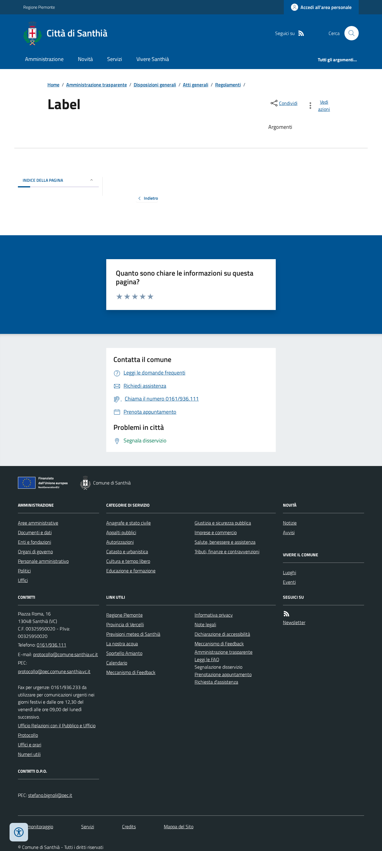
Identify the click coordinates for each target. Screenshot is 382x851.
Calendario (116, 662)
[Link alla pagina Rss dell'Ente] (286, 614)
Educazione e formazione (130, 570)
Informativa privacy (214, 614)
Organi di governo (35, 551)
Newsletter (294, 622)
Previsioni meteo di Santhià (133, 634)
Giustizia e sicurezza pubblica (223, 522)
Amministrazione (44, 59)
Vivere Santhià (152, 59)
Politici (24, 570)
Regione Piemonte (39, 7)
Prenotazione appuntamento (223, 674)
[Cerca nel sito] (349, 33)
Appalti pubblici (121, 532)
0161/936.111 (51, 644)
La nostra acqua (122, 643)
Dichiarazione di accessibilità (222, 634)
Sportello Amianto (124, 653)
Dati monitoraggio (35, 826)
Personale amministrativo (43, 561)
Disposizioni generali (155, 84)
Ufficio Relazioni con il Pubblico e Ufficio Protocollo (57, 730)
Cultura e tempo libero (128, 561)
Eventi (289, 582)
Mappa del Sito (178, 826)
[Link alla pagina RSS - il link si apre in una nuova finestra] (301, 33)
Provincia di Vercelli (125, 624)
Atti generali (195, 84)
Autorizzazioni (120, 542)
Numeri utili (29, 754)
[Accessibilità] (19, 832)
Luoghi (289, 572)
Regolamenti (228, 84)
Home (53, 84)
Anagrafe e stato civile (128, 522)
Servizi (114, 59)
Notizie (290, 522)
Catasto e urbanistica (127, 551)
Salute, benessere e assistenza (225, 542)
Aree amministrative (38, 522)
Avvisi (289, 532)
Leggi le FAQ (207, 659)
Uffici (23, 580)
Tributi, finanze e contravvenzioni (227, 551)
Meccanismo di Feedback (130, 672)
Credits (129, 826)
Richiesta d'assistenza (216, 681)
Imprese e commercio (216, 532)
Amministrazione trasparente (96, 84)
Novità (85, 59)
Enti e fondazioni (34, 542)
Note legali (205, 624)
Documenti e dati (35, 532)
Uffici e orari (29, 744)
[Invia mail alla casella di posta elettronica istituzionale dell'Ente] (65, 654)
